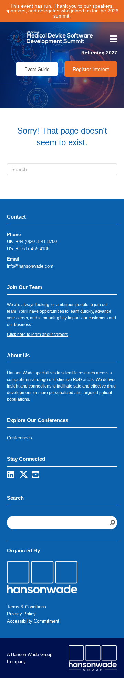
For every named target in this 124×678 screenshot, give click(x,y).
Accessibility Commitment (33, 621)
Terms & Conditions (26, 607)
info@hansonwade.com (30, 266)
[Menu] (111, 39)
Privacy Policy (21, 613)
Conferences (19, 438)
